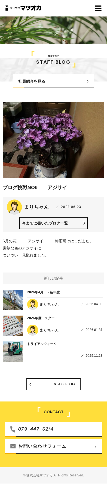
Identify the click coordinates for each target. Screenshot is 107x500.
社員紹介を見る (31, 81)
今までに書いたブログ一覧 (45, 223)
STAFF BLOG (64, 384)
